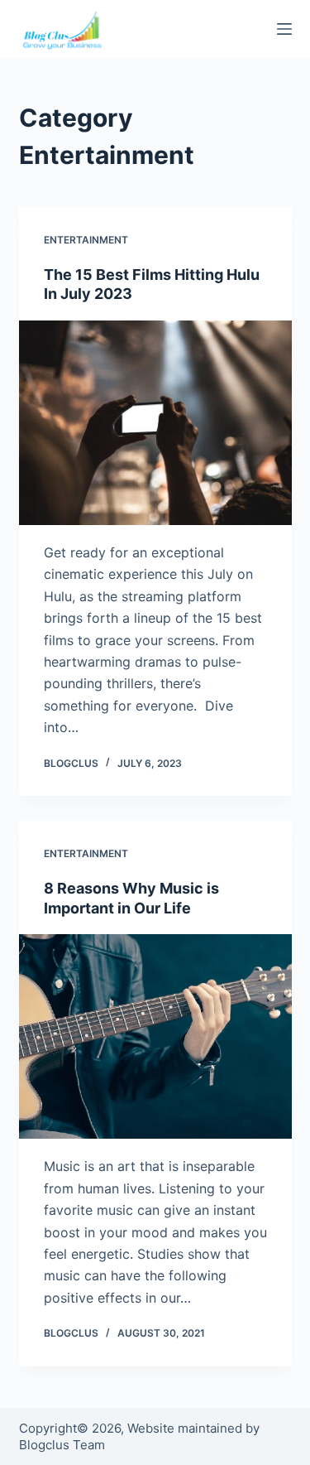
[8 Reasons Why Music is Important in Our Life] (155, 1037)
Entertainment (86, 240)
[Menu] (284, 29)
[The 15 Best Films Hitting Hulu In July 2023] (155, 423)
